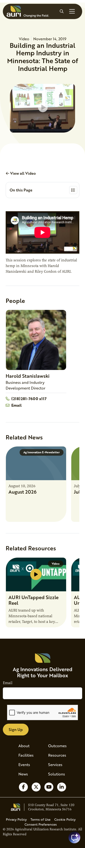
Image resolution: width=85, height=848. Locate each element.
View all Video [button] (22, 173)
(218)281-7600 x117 (29, 398)
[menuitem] (28, 746)
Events (24, 764)
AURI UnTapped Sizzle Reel (33, 600)
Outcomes (57, 745)
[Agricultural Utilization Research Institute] (28, 11)
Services (55, 764)
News (23, 774)
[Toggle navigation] (72, 11)
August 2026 (22, 491)
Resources (57, 755)
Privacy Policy (16, 819)
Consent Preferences (41, 824)
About (24, 745)
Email (16, 405)
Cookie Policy (65, 819)
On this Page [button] (21, 190)
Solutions (56, 774)
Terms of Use (40, 819)
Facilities (26, 755)
